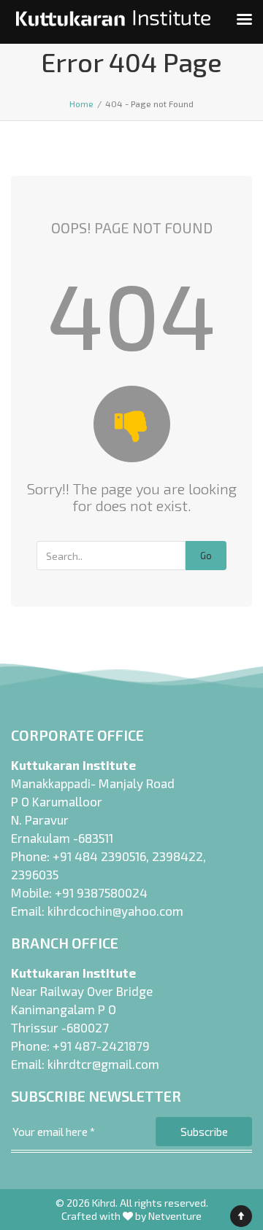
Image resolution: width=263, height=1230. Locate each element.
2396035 (34, 874)
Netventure (175, 1216)
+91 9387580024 (101, 892)
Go (206, 555)
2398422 (177, 856)
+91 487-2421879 (101, 1045)
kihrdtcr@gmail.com (103, 1063)
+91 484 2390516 (99, 856)
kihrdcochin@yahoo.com (115, 910)
